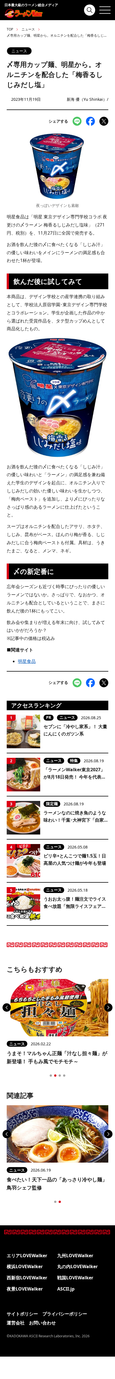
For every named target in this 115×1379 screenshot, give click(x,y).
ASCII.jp (66, 1289)
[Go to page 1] (51, 1075)
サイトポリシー (22, 1314)
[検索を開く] (89, 10)
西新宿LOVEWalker (27, 1278)
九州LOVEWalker (75, 1255)
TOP (10, 29)
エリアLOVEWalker (27, 1255)
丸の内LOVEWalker (77, 1266)
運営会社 (16, 1323)
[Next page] (108, 1007)
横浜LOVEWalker (25, 1266)
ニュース (28, 29)
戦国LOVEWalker (75, 1278)
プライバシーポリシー (64, 1314)
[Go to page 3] (60, 1075)
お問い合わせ (42, 1323)
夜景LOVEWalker (25, 1289)
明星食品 (27, 661)
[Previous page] (7, 1007)
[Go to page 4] (64, 1075)
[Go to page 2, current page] (55, 1075)
